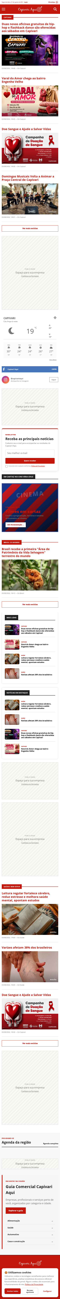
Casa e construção (30, 1241)
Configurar (47, 1291)
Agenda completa (50, 1143)
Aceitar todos (12, 1291)
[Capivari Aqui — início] (30, 9)
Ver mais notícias (30, 228)
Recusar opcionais (30, 1291)
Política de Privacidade (38, 466)
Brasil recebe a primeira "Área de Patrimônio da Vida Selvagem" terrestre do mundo (26, 552)
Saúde (22, 937)
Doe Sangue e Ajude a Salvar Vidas (26, 129)
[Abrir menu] (5, 9)
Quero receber (30, 461)
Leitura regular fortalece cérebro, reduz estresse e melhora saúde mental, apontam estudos (26, 896)
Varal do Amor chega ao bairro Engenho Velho (23, 80)
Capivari (23, 68)
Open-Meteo (53, 359)
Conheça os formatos (30, 276)
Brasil (22, 593)
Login (26, 2)
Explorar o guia (16, 1210)
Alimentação (30, 1220)
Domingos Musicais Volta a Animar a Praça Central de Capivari (28, 178)
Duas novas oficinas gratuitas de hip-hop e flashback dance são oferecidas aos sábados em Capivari (28, 27)
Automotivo (30, 1234)
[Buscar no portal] (55, 9)
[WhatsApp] (53, 2)
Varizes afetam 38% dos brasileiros (27, 947)
